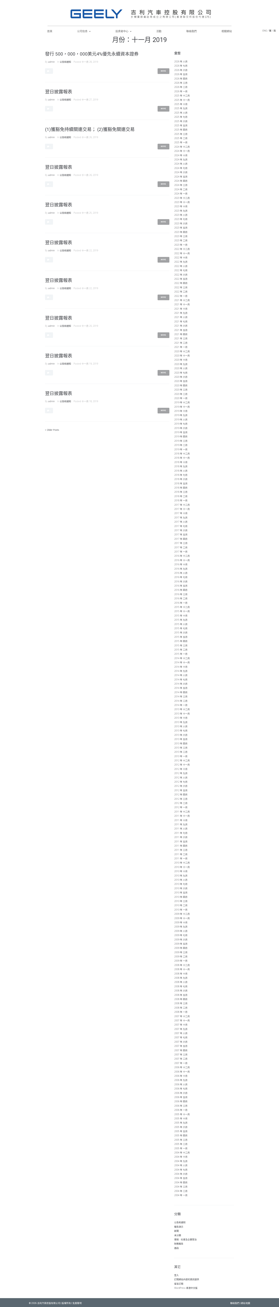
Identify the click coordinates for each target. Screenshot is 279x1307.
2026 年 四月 (180, 78)
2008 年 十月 (180, 973)
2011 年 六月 (180, 837)
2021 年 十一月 (182, 304)
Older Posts (52, 429)
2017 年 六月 (180, 530)
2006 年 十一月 (182, 1071)
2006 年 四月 (180, 1101)
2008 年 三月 (180, 1003)
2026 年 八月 (180, 61)
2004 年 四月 (180, 1182)
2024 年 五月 (180, 176)
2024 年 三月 (180, 185)
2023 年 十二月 (182, 197)
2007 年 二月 (180, 1058)
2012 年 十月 (180, 769)
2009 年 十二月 (182, 913)
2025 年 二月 (180, 138)
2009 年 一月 (180, 960)
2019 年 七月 (180, 423)
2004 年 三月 (180, 1186)
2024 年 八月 (180, 163)
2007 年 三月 (180, 1054)
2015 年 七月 (180, 628)
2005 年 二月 (180, 1144)
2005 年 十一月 (182, 1114)
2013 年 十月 (180, 717)
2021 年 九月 (180, 312)
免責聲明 (77, 1303)
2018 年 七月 (180, 474)
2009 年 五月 (180, 943)
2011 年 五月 (180, 841)
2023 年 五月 (180, 227)
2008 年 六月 (180, 990)
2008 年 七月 (180, 986)
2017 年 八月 (180, 521)
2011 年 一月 (180, 858)
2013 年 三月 (180, 747)
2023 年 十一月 (182, 202)
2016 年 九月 (180, 568)
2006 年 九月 (180, 1080)
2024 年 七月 (180, 168)
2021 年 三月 (180, 338)
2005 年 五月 (180, 1131)
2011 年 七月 (180, 832)
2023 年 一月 (180, 244)
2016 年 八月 (180, 572)
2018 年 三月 (180, 491)
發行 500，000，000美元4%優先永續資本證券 (92, 54)
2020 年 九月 (180, 364)
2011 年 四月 (180, 845)
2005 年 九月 (180, 1122)
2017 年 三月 (180, 543)
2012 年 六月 (180, 785)
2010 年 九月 (180, 875)
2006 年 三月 (180, 1105)
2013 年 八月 (180, 726)
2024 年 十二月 (182, 146)
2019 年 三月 (180, 440)
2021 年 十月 (180, 308)
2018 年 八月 (180, 470)
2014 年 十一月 (182, 662)
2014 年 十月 (180, 666)
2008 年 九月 (180, 977)
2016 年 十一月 (182, 560)
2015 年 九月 (180, 619)
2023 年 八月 (180, 214)
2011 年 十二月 (182, 811)
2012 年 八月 (180, 777)
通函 (176, 1248)
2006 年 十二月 (182, 1067)
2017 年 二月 (180, 547)
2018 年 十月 (180, 462)
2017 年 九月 (180, 517)
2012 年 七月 (180, 781)
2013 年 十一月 (182, 713)
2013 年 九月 (180, 722)
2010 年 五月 (180, 892)
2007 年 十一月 (182, 1020)
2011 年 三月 (180, 849)
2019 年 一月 (180, 449)
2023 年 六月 (180, 223)
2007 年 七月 (180, 1037)
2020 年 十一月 (182, 355)
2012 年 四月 (180, 794)
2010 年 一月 (180, 909)
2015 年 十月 (180, 615)
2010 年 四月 (180, 896)
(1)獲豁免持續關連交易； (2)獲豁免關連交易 (90, 129)
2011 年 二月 (180, 854)
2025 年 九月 (180, 108)
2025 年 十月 (180, 104)
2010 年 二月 (180, 905)
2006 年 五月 (180, 1097)
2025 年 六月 (180, 121)
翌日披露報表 (58, 91)
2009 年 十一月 (182, 918)
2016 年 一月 (180, 602)
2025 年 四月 (180, 129)
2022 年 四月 (180, 283)
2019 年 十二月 (182, 402)
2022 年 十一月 (182, 253)
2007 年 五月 (180, 1045)
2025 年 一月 (180, 142)
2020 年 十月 (180, 359)
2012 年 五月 (180, 790)
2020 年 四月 (180, 385)
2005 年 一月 (180, 1148)
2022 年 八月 (180, 266)
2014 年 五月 (180, 687)
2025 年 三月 (180, 133)
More (163, 71)
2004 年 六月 (180, 1173)
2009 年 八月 (180, 930)
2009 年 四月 (180, 947)
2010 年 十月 (180, 871)
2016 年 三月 (180, 594)
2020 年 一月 (180, 398)
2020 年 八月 (180, 368)
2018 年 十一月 (182, 457)
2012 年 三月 (180, 798)
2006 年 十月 (180, 1075)
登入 (176, 1275)
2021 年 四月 (180, 334)
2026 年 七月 (180, 65)
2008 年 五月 (180, 994)
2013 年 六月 (180, 734)
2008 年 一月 (180, 1011)
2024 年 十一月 (182, 150)
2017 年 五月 (180, 534)
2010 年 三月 (180, 901)
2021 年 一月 (180, 347)
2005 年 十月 (180, 1118)
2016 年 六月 (180, 581)
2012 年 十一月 (182, 764)
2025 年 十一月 (182, 99)
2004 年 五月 (180, 1178)
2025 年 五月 (180, 125)
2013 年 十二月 (182, 709)
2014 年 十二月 (182, 658)
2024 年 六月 (180, 172)
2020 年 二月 (180, 394)
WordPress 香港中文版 (185, 1287)
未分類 (177, 1235)
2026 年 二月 (180, 87)
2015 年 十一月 (182, 611)
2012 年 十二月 (182, 760)
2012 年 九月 (180, 773)
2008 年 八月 (180, 982)
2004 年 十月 (180, 1156)
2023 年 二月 (180, 240)
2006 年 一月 (180, 1109)
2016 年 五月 (180, 585)
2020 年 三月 (180, 389)
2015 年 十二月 (182, 607)
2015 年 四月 (180, 641)
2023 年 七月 (180, 219)
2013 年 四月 (180, 743)
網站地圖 (245, 1303)
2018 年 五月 (180, 483)
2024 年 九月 (180, 159)
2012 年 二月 (180, 803)
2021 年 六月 (180, 325)
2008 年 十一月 (182, 969)
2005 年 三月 (180, 1139)
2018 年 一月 (180, 500)
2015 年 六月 (180, 632)
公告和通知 (65, 61)
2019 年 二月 (180, 445)
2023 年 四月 (180, 232)
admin (51, 61)
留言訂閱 (178, 1283)
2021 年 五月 (180, 330)
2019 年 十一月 (182, 406)
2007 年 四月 (180, 1050)
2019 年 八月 (180, 419)
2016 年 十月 (180, 564)
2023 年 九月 (180, 210)
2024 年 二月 (180, 189)
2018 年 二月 (180, 496)
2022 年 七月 (180, 270)
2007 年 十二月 (182, 1016)
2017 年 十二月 (182, 504)
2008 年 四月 (180, 999)
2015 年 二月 (180, 649)
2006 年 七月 (180, 1088)
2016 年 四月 (180, 589)
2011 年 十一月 (182, 815)
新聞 (176, 1230)
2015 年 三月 (180, 645)
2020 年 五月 (180, 381)
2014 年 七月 (180, 679)
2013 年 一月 (180, 756)
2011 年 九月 (180, 824)
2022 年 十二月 (182, 248)
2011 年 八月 (180, 828)
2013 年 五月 (180, 739)
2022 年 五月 (180, 278)
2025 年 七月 (180, 116)
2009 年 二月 (180, 956)
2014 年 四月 (180, 692)
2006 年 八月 (180, 1084)
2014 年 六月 (180, 683)
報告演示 (178, 1226)
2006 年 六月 (180, 1092)
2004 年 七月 (180, 1169)
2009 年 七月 (180, 935)
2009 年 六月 (180, 939)
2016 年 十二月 (182, 555)
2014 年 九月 (180, 670)
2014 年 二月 (180, 700)
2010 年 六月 (180, 888)
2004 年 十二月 (182, 1152)
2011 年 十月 (180, 820)
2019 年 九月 (180, 415)
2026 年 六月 (180, 70)
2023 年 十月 (180, 206)
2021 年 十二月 (182, 300)
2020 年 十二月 (182, 351)
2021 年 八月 (180, 317)
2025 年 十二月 (182, 95)
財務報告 (178, 1243)
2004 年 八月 (180, 1165)
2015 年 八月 (180, 624)
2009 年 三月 (180, 952)
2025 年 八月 (180, 112)
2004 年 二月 (180, 1190)
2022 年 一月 (180, 295)
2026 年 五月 (180, 74)
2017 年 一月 (180, 551)
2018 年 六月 (180, 479)
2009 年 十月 (180, 922)
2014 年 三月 (180, 696)
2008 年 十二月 (182, 965)
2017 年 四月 (180, 538)
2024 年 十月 (180, 155)
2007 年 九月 (180, 1029)
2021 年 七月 (180, 321)
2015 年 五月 (180, 636)
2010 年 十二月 (182, 862)
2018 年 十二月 (182, 453)
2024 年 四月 (180, 180)
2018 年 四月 (180, 487)
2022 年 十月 (180, 257)
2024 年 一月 (180, 193)
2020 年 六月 (180, 376)
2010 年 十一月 (182, 867)
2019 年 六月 (180, 428)
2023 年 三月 (180, 236)
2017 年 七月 (180, 526)
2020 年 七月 (180, 372)
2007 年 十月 (180, 1024)
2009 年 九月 (180, 926)
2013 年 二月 (180, 751)
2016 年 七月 (180, 577)
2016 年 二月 (180, 598)
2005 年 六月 (180, 1127)
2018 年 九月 (180, 466)
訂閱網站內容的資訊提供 (186, 1279)
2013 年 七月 (180, 730)
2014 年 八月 (180, 675)
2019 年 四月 (180, 436)
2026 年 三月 (180, 82)
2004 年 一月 (180, 1195)
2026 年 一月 (180, 91)
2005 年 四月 (180, 1135)
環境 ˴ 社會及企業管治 (185, 1239)
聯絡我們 (234, 1303)
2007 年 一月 (180, 1063)
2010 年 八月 (180, 879)
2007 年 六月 (180, 1041)
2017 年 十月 (180, 513)
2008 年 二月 (180, 1007)
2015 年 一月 (180, 653)
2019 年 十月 (180, 410)
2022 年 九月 (180, 261)
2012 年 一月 (180, 807)
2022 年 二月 (180, 291)
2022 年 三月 (180, 287)
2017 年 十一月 (182, 508)
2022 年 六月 (180, 274)
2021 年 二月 (180, 342)
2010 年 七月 (180, 883)
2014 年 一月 (180, 705)
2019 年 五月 (180, 432)
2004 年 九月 (180, 1161)
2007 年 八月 (180, 1033)
